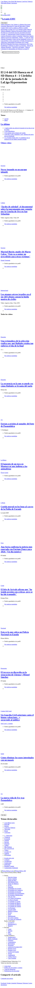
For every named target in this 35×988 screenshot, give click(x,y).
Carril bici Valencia (9, 827)
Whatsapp (20, 983)
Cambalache (11, 955)
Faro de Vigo (11, 896)
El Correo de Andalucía (14, 919)
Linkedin (14, 983)
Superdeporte (11, 916)
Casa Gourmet (12, 958)
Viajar (9, 934)
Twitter (9, 983)
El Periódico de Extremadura (16, 893)
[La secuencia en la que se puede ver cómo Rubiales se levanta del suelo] (17, 378)
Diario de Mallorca (13, 883)
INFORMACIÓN (13, 882)
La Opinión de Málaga (14, 905)
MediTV (10, 926)
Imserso (6, 826)
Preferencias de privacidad (11, 971)
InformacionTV (12, 924)
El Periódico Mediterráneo (15, 895)
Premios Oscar (12, 948)
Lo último (5, 124)
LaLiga (6, 118)
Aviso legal (7, 966)
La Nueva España (13, 900)
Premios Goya (12, 950)
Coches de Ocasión (13, 952)
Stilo (9, 932)
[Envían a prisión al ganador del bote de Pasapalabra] (17, 418)
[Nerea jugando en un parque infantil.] (17, 164)
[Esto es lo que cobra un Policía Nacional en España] (17, 626)
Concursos (7, 832)
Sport (9, 914)
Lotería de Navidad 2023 (15, 947)
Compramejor (12, 942)
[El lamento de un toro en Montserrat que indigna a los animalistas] (17, 458)
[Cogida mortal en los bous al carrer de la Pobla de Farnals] (17, 501)
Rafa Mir (6, 824)
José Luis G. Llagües (7, 723)
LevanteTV (11, 922)
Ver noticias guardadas (10, 107)
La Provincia (11, 908)
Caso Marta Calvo (9, 823)
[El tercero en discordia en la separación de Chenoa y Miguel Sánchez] (17, 667)
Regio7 (10, 913)
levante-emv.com (9, 858)
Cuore (9, 929)
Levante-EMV (12, 909)
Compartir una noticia (7, 978)
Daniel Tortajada (5, 260)
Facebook (4, 983)
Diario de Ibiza (12, 880)
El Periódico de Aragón (14, 888)
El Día (10, 885)
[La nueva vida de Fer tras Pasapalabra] (17, 792)
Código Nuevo (12, 956)
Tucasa (10, 953)
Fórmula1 (10, 940)
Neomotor (11, 945)
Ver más (3, 815)
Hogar (6, 831)
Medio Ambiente (12, 939)
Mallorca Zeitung (13, 911)
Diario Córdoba (12, 879)
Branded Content (9, 866)
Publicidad (7, 864)
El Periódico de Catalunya (15, 890)
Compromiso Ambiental (11, 868)
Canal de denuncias (9, 969)
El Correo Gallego (13, 918)
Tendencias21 (12, 937)
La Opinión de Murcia (14, 903)
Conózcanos (7, 863)
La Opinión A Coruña (14, 901)
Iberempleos (11, 943)
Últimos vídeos (6, 143)
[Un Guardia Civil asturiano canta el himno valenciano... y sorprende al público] (17, 709)
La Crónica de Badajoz (14, 898)
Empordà (10, 887)
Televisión (7, 829)
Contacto (6, 859)
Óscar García (4, 472)
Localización (8, 861)
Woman (10, 930)
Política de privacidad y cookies (13, 967)
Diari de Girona (12, 877)
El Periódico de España (14, 892)
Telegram (25, 983)
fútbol (6, 120)
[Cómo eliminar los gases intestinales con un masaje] (17, 752)
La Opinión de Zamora (14, 906)
